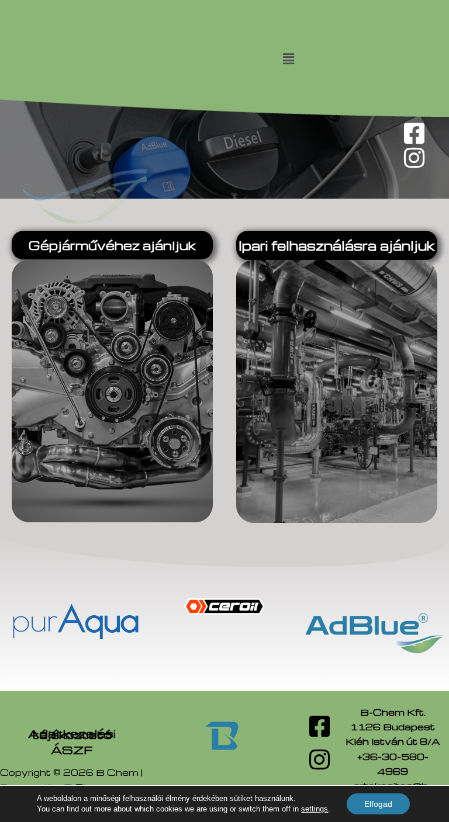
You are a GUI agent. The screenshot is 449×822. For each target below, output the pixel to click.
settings (314, 808)
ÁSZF (72, 749)
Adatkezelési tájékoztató (72, 734)
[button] (288, 58)
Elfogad (378, 804)
